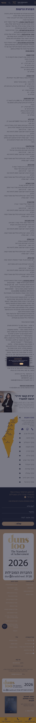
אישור (21, 363)
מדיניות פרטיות (16, 363)
